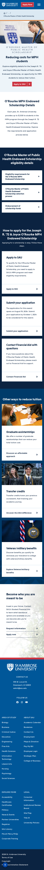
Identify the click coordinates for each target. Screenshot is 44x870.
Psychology (6, 773)
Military (5, 810)
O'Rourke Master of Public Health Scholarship (19, 16)
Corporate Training (10, 839)
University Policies (31, 823)
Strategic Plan (30, 756)
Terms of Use (7, 857)
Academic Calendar (32, 722)
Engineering (7, 742)
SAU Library (7, 829)
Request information (16, 628)
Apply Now (27, 4)
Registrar (6, 824)
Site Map (27, 813)
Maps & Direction (31, 742)
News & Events (8, 815)
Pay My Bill (28, 746)
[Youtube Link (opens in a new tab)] (26, 703)
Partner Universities (10, 819)
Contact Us (28, 732)
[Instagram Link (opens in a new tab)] (22, 703)
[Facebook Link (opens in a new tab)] (17, 703)
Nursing (5, 769)
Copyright (6, 861)
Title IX (27, 818)
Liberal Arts (7, 764)
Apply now (11, 634)
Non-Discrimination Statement (15, 865)
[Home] (4, 13)
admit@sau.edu (20, 688)
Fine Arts (5, 746)
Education (6, 737)
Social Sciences (8, 778)
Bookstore (28, 727)
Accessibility (7, 797)
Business (5, 727)
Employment (29, 737)
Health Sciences (8, 751)
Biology (5, 722)
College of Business (32, 761)
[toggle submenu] (39, 4)
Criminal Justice (8, 732)
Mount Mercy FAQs (10, 834)
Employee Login (31, 751)
